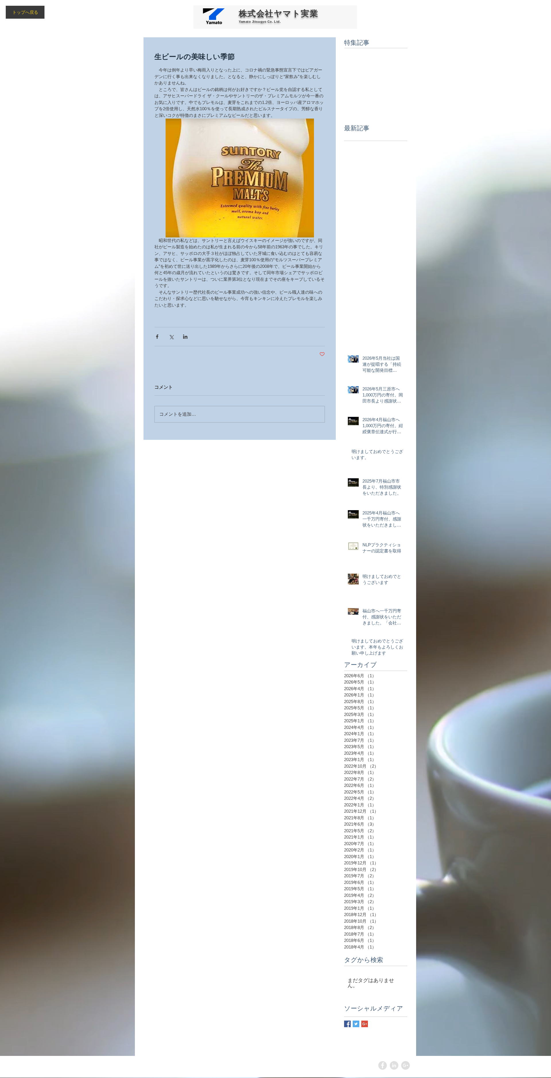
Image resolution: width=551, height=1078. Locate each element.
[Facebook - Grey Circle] (382, 1065)
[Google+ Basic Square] (364, 1024)
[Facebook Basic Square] (347, 1024)
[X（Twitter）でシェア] (171, 336)
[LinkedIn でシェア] (185, 336)
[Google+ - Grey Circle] (405, 1065)
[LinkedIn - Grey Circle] (394, 1065)
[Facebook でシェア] (157, 336)
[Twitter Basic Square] (356, 1024)
